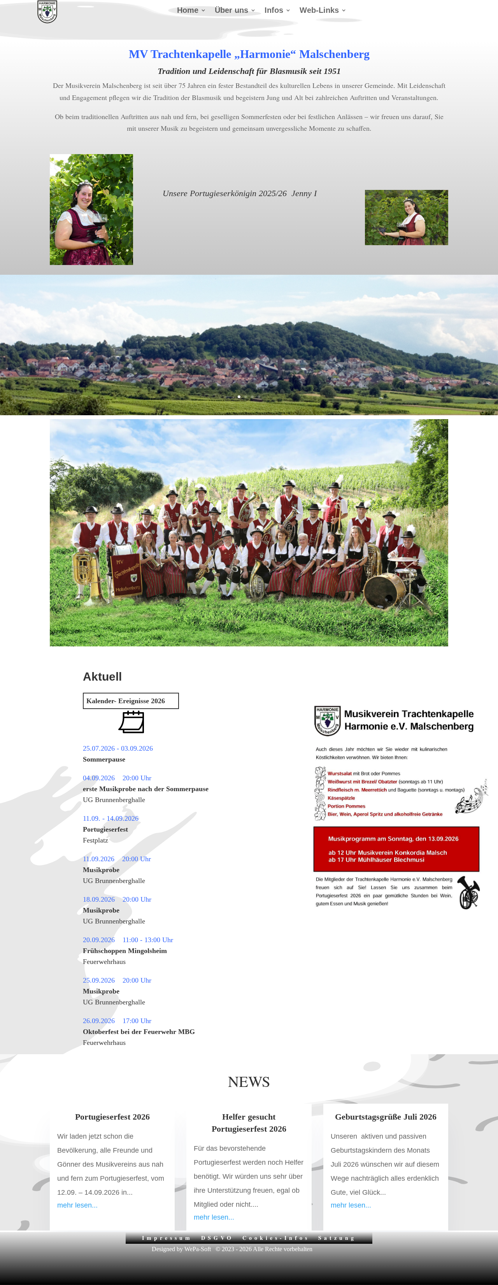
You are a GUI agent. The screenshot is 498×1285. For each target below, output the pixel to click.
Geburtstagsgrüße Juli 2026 (386, 1117)
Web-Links (319, 10)
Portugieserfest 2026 (112, 1117)
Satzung (337, 1237)
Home (187, 10)
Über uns (231, 10)
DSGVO (217, 1237)
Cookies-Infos (276, 1237)
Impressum (167, 1237)
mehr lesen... (77, 1205)
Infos (274, 10)
